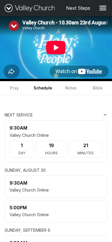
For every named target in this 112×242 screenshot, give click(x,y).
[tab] (14, 88)
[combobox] (78, 114)
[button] (103, 8)
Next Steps (79, 8)
